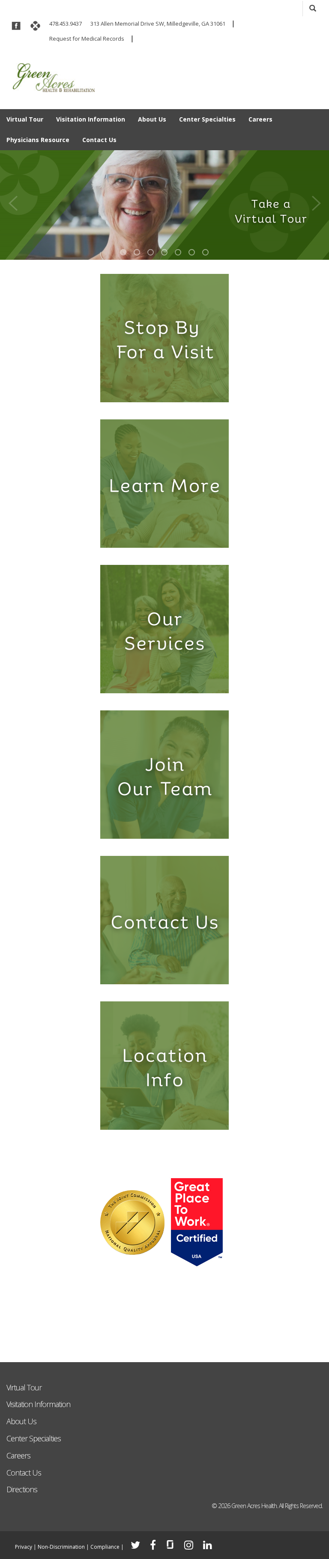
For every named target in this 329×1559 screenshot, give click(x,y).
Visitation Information (90, 119)
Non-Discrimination (61, 1546)
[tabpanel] (164, 205)
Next (316, 200)
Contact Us (99, 140)
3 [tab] (150, 252)
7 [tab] (205, 252)
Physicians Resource (37, 140)
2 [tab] (137, 252)
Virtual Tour (24, 119)
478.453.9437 (65, 23)
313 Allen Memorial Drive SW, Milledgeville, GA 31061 (157, 23)
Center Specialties (207, 119)
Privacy (23, 1546)
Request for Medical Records (86, 38)
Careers (260, 119)
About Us (152, 119)
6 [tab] (191, 252)
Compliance (105, 1546)
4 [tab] (164, 252)
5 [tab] (178, 252)
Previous (13, 200)
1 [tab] (123, 252)
